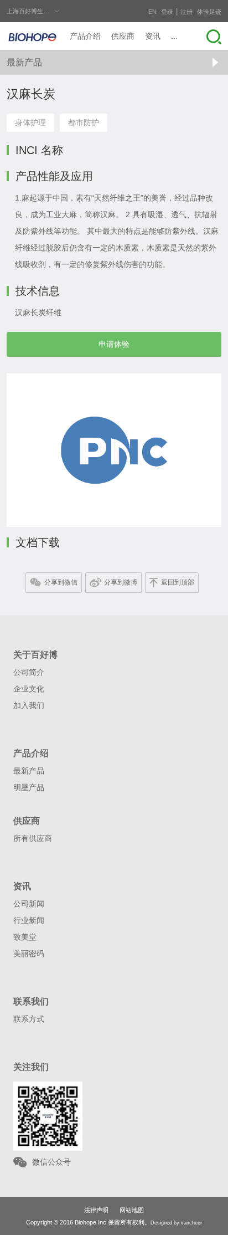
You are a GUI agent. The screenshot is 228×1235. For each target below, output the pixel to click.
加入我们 (28, 705)
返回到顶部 (177, 582)
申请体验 (114, 344)
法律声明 (96, 1210)
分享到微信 (60, 582)
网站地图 (132, 1210)
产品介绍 (85, 36)
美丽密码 (28, 953)
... (174, 36)
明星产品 (28, 787)
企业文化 (28, 688)
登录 (167, 11)
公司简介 (28, 672)
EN (152, 11)
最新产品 (24, 62)
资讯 (152, 36)
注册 (186, 11)
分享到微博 (120, 582)
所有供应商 (32, 838)
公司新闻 (28, 903)
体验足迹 (209, 11)
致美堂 (25, 936)
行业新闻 (28, 920)
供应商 (122, 36)
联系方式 (28, 1018)
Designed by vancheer (176, 1223)
